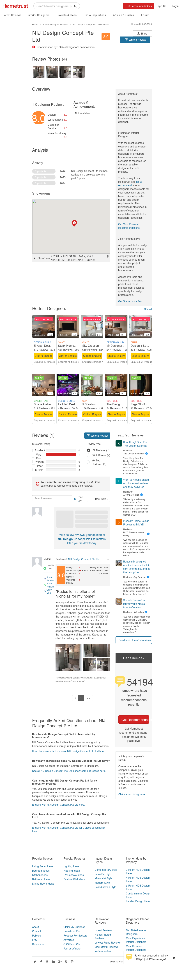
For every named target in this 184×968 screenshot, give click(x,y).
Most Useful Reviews (106, 947)
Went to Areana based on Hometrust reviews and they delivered (136, 483)
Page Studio (138, 404)
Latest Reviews (12, 15)
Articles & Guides (123, 15)
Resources (38, 944)
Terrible (39, 470)
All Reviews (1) (101, 450)
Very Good (39, 456)
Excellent (39, 450)
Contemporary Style (106, 869)
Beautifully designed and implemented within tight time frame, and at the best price (136, 567)
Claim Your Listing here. (132, 794)
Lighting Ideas (71, 866)
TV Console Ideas (73, 875)
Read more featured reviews (135, 640)
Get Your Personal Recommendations (129, 225)
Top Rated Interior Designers (136, 932)
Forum (145, 15)
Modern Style (102, 882)
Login (175, 6)
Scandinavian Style (105, 887)
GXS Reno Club (72, 944)
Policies (36, 935)
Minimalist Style (103, 878)
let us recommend (130, 183)
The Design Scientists (121, 404)
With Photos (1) (101, 455)
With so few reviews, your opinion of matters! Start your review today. (82, 539)
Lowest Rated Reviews (108, 942)
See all (148, 309)
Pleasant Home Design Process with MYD (136, 522)
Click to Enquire (43, 355)
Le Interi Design (68, 404)
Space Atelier (42, 404)
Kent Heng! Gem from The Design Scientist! (135, 443)
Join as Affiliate (71, 948)
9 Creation (89, 404)
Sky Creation (90, 345)
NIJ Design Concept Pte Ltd (84, 559)
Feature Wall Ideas (74, 879)
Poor (40, 466)
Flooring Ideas (71, 870)
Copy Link (49, 591)
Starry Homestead (69, 345)
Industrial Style (103, 874)
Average (39, 461)
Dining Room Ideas (43, 883)
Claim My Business (74, 927)
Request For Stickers (75, 935)
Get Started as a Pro (130, 301)
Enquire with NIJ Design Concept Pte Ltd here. (58, 804)
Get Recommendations (139, 6)
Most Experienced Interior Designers (136, 940)
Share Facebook (51, 579)
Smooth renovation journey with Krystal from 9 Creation (134, 603)
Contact (36, 931)
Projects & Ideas (67, 15)
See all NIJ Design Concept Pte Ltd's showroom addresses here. (69, 771)
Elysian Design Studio (48, 345)
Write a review (103, 951)
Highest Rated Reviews (103, 936)
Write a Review (137, 39)
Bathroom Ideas (41, 879)
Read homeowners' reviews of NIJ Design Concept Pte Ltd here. (68, 751)
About (35, 927)
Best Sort (100, 499)
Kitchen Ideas (40, 875)
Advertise (68, 940)
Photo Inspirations (95, 15)
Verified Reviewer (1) (99, 462)
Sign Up (162, 6)
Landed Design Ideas (138, 901)
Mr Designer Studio (119, 345)
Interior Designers (38, 15)
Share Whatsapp (51, 585)
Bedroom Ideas (41, 870)
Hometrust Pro (71, 931)
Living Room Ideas (42, 866)
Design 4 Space (141, 345)
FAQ (34, 940)
